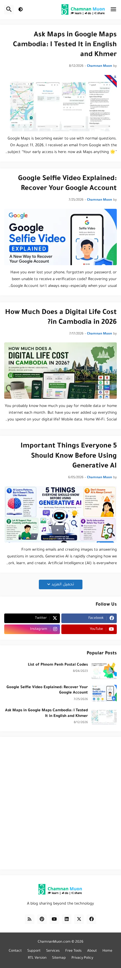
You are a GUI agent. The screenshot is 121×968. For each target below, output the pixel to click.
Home (107, 951)
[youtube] (54, 919)
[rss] (29, 919)
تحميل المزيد (62, 584)
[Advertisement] (60, 803)
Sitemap (59, 958)
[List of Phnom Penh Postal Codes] (104, 670)
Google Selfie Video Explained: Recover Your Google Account (67, 184)
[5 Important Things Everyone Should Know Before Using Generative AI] (60, 514)
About (92, 951)
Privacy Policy (82, 958)
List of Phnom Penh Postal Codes (58, 665)
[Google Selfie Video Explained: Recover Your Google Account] (60, 237)
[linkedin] (66, 919)
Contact (15, 951)
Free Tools (73, 951)
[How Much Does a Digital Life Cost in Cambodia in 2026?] (60, 370)
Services (53, 951)
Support (34, 951)
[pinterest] (42, 919)
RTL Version (37, 958)
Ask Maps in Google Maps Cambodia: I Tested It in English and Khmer (65, 45)
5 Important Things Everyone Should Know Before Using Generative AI (69, 456)
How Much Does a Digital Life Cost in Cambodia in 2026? (61, 318)
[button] (113, 9)
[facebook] (91, 919)
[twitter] (79, 919)
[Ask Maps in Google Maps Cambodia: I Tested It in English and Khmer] (60, 103)
